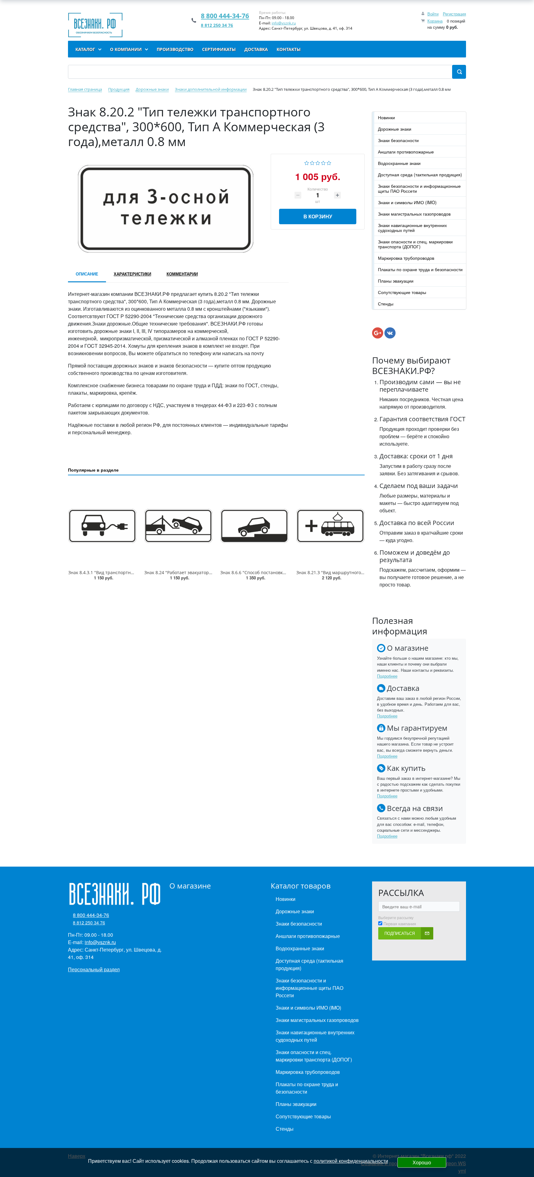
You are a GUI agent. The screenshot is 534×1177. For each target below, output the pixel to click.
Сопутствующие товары (402, 292)
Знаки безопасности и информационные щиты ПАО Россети (419, 188)
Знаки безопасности (398, 140)
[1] (306, 162)
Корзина (435, 21)
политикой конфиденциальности (351, 1160)
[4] (323, 162)
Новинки (386, 117)
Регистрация (454, 14)
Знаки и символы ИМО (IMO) (407, 202)
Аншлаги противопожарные (406, 152)
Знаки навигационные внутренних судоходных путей (412, 227)
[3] (318, 162)
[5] (329, 162)
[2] (312, 162)
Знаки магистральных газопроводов (414, 214)
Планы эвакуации (395, 281)
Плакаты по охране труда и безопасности (420, 269)
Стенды (385, 304)
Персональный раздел (94, 969)
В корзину (317, 216)
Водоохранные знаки (399, 163)
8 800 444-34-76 (225, 15)
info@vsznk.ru (284, 23)
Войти (433, 14)
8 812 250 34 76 (217, 25)
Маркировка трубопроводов (406, 258)
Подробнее (387, 676)
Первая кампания (400, 923)
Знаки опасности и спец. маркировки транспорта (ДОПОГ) (415, 244)
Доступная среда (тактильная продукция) (420, 174)
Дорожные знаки (394, 129)
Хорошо (422, 1162)
